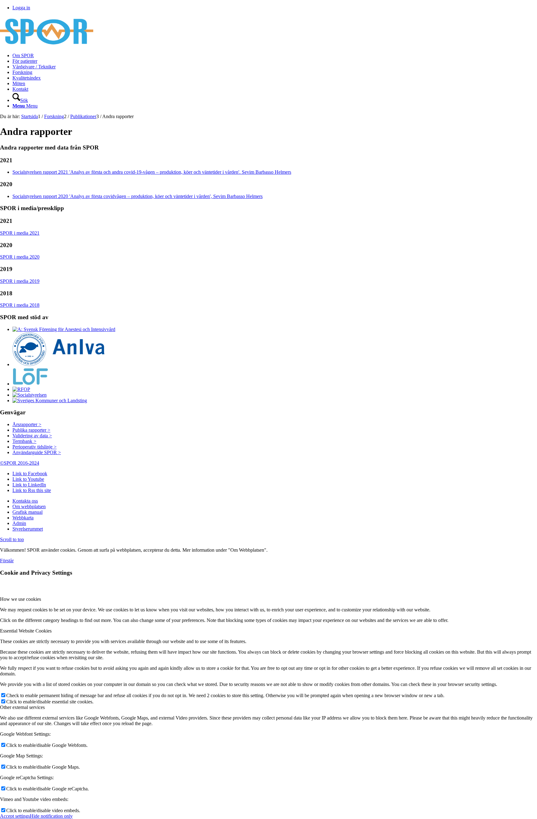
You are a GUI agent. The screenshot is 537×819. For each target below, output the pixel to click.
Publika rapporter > (31, 430)
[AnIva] (59, 364)
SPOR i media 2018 (19, 305)
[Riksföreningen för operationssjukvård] (21, 389)
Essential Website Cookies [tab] (26, 630)
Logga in (21, 7)
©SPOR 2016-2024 (19, 463)
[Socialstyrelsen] (29, 395)
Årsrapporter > (26, 424)
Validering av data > (32, 435)
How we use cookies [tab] (20, 599)
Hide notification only (51, 816)
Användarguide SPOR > (36, 452)
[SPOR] (46, 45)
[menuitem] (274, 55)
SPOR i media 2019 (19, 281)
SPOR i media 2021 (19, 233)
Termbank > (24, 441)
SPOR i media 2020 (19, 257)
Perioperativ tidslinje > (34, 446)
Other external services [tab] (22, 707)
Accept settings (15, 816)
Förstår (7, 560)
